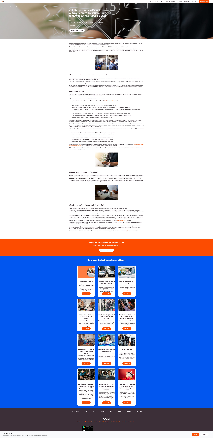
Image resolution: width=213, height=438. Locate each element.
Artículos (103, 411)
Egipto (108, 421)
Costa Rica (96, 421)
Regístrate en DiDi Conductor (204, 1)
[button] (204, 1)
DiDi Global (101, 421)
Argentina (79, 421)
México (114, 421)
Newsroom (129, 411)
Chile (89, 421)
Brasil (86, 421)
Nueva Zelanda (118, 421)
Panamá (123, 421)
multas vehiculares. (98, 95)
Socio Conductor (75, 411)
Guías (7, 6)
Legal (111, 411)
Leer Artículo (86, 293)
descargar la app (126, 230)
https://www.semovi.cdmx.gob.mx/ (110, 100)
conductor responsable (107, 181)
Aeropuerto (139, 411)
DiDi (3, 6)
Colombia (92, 421)
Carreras (119, 411)
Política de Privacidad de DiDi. (42, 435)
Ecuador (104, 421)
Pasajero (86, 411)
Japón (111, 421)
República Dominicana (132, 421)
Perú (126, 421)
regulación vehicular (121, 220)
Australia (83, 421)
